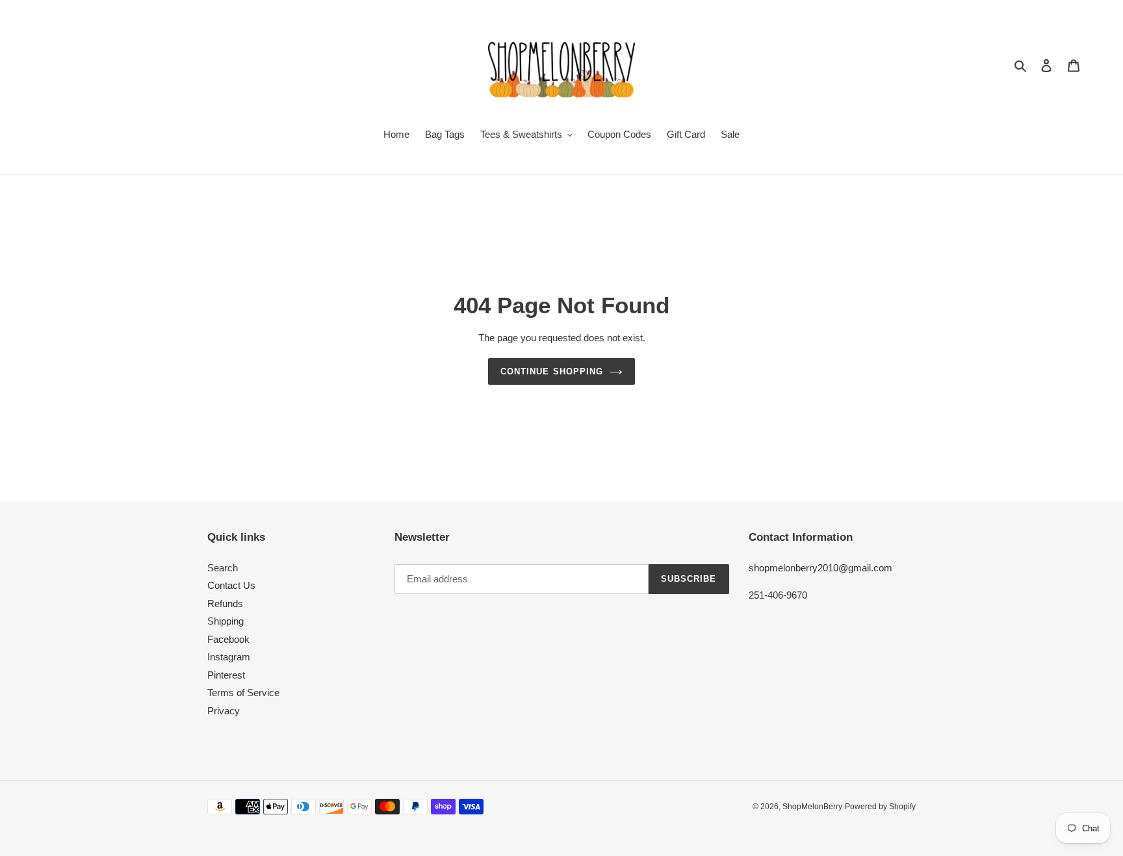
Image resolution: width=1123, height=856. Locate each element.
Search (222, 567)
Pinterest (226, 675)
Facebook (228, 639)
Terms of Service (243, 692)
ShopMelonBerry (812, 806)
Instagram (228, 656)
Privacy (223, 710)
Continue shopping (551, 371)
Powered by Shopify (880, 806)
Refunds (225, 603)
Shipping (225, 621)
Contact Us (231, 585)
